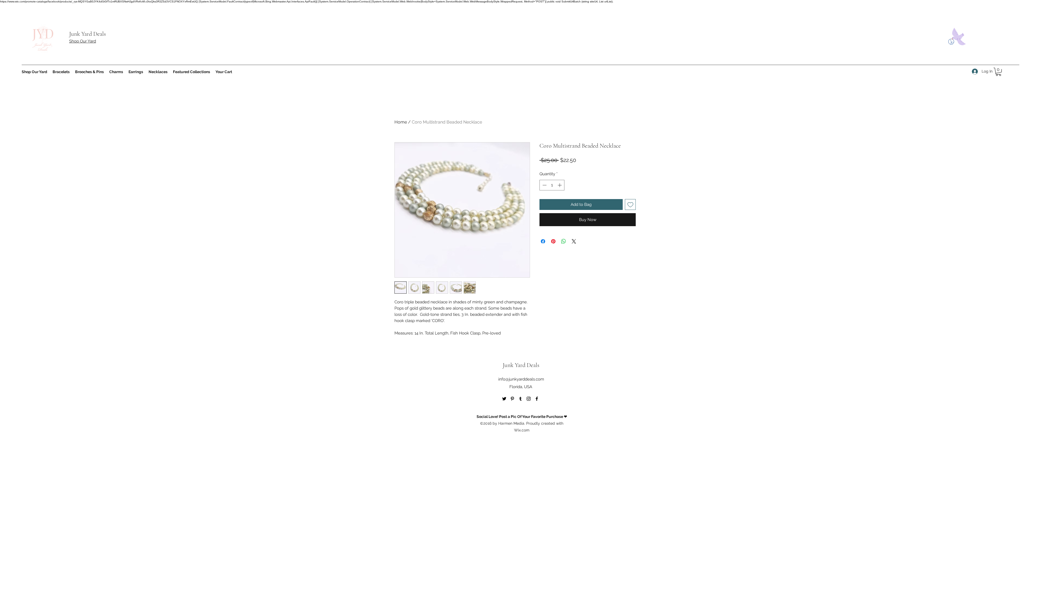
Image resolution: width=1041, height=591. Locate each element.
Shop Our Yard (82, 41)
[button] (998, 72)
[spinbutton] (552, 185)
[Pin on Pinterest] (553, 241)
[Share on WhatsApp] (563, 241)
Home (400, 122)
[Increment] (560, 185)
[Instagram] (528, 398)
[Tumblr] (520, 398)
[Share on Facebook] (543, 241)
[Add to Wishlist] (630, 204)
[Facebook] (536, 398)
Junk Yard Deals (87, 33)
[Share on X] (574, 241)
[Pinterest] (512, 398)
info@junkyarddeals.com (521, 379)
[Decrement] (544, 185)
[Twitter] (504, 398)
